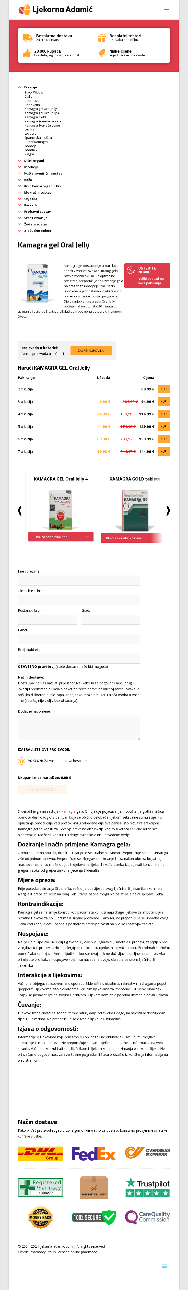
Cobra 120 (31, 100)
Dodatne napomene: (34, 711)
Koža (28, 179)
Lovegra (30, 133)
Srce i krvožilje (35, 218)
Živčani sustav (35, 224)
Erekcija (30, 87)
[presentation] (20, 511)
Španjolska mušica (38, 137)
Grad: (86, 610)
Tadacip (30, 146)
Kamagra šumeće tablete (42, 121)
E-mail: (23, 630)
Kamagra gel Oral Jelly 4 (41, 113)
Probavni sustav (37, 211)
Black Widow (33, 92)
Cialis (28, 96)
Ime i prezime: (29, 571)
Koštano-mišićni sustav (43, 173)
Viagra (29, 154)
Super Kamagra (36, 142)
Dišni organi (34, 160)
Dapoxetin (32, 105)
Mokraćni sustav (37, 192)
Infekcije (31, 167)
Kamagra (68, 811)
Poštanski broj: (29, 610)
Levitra (29, 129)
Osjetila (30, 199)
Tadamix (30, 150)
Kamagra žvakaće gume (42, 125)
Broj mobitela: (29, 649)
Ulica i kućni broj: (31, 590)
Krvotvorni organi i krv (42, 186)
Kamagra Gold (35, 117)
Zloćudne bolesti (38, 230)
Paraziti (30, 205)
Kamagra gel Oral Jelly (40, 108)
